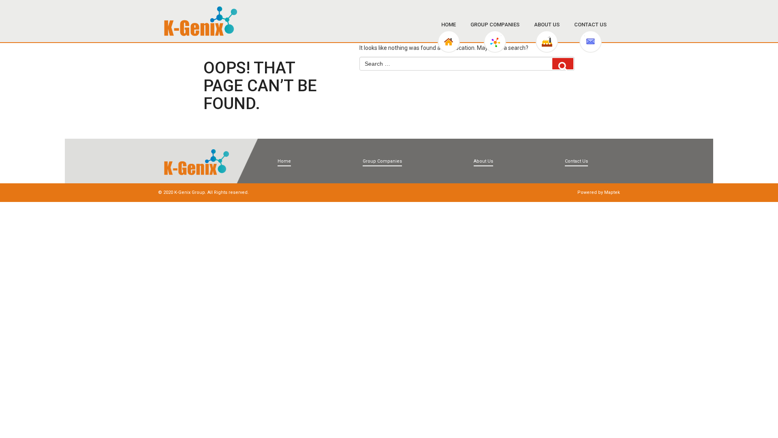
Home (448, 24)
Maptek (612, 192)
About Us (547, 24)
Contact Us (590, 24)
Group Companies (494, 24)
